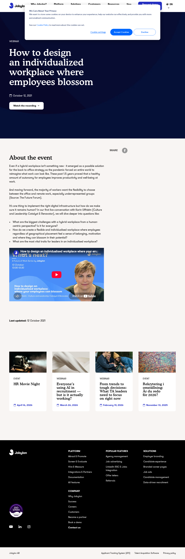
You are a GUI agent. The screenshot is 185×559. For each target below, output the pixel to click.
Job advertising (114, 461)
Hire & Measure (76, 466)
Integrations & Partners (80, 472)
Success (72, 501)
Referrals (110, 480)
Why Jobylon (75, 496)
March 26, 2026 (69, 405)
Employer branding (153, 456)
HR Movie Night (27, 384)
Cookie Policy (43, 25)
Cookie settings (98, 32)
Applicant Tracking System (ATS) (115, 553)
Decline (144, 32)
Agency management (117, 456)
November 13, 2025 (157, 405)
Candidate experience (154, 461)
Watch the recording (24, 105)
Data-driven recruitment (155, 482)
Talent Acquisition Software (147, 553)
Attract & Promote (77, 456)
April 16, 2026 (24, 405)
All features (74, 482)
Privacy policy (169, 553)
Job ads (147, 472)
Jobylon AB (14, 553)
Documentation (76, 477)
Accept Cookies (121, 32)
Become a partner (77, 517)
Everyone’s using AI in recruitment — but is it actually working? (70, 391)
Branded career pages (155, 466)
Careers (72, 506)
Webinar (14, 41)
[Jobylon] (17, 6)
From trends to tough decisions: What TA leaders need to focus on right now (113, 391)
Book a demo (75, 522)
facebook (124, 150)
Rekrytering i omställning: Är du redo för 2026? (153, 389)
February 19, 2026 (113, 405)
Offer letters (112, 475)
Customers (73, 512)
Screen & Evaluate (77, 461)
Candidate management (156, 477)
